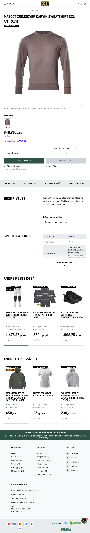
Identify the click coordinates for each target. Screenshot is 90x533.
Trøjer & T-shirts (33, 11)
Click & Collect (42, 453)
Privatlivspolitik (43, 467)
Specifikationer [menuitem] (29, 183)
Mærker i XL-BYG (17, 471)
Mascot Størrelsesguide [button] (57, 222)
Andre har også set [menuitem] (76, 183)
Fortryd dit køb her (44, 474)
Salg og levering (43, 457)
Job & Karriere (16, 460)
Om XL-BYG (15, 464)
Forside (6, 11)
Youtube (74, 457)
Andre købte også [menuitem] (52, 183)
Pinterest (74, 470)
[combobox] (24, 153)
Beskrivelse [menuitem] (10, 183)
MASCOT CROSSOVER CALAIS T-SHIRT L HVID (43, 394)
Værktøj (13, 11)
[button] (48, 153)
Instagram (75, 462)
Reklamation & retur (45, 460)
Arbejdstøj (21, 11)
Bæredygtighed (17, 467)
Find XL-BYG (16, 457)
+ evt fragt (7, 136)
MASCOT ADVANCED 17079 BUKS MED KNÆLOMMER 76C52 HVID (17, 315)
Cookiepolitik (42, 471)
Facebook (75, 453)
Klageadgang (42, 464)
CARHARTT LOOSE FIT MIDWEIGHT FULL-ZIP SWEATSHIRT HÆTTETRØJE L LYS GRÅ (72, 396)
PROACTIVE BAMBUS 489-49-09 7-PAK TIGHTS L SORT (44, 315)
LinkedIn (74, 466)
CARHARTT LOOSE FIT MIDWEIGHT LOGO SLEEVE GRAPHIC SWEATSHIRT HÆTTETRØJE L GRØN (17, 396)
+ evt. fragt (9, 340)
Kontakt (14, 453)
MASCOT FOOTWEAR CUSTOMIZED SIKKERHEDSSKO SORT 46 (72, 315)
